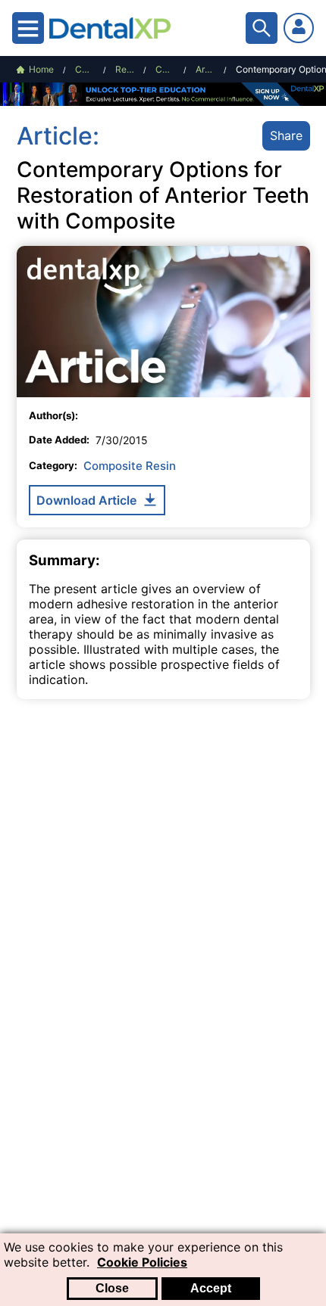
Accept (210, 1288)
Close (112, 1288)
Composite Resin (129, 466)
